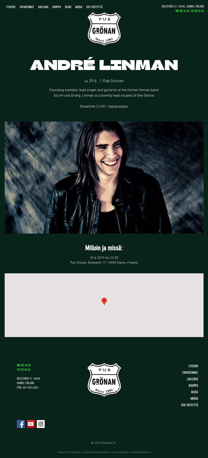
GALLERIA (192, 379)
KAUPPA (193, 385)
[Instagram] (41, 424)
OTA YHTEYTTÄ (189, 405)
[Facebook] (21, 424)
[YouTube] (31, 424)
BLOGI (194, 392)
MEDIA (194, 398)
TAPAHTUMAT (190, 372)
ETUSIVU (193, 366)
